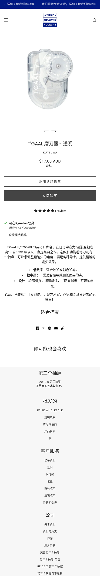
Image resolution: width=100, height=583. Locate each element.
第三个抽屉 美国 (50, 559)
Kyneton (21, 223)
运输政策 (50, 495)
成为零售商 (50, 424)
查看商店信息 (18, 235)
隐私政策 (50, 488)
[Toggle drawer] (6, 19)
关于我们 (50, 524)
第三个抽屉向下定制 (50, 573)
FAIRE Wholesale (50, 410)
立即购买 (50, 196)
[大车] (94, 20)
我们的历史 (50, 531)
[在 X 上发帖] (43, 328)
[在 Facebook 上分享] (37, 328)
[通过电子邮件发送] (56, 328)
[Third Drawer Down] (50, 20)
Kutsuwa (50, 152)
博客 (50, 538)
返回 (50, 467)
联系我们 (50, 460)
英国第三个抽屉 (50, 552)
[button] (62, 328)
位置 (50, 481)
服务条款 (50, 545)
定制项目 (50, 417)
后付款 (50, 474)
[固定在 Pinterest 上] (49, 328)
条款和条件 (50, 502)
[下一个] (54, 130)
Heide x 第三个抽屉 (50, 566)
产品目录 (50, 431)
